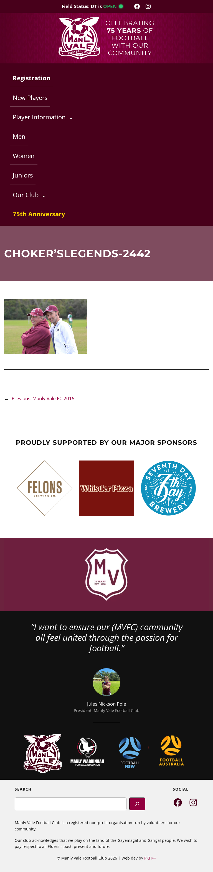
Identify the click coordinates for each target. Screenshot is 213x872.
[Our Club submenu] (43, 196)
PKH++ (150, 858)
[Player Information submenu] (71, 118)
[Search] (137, 804)
